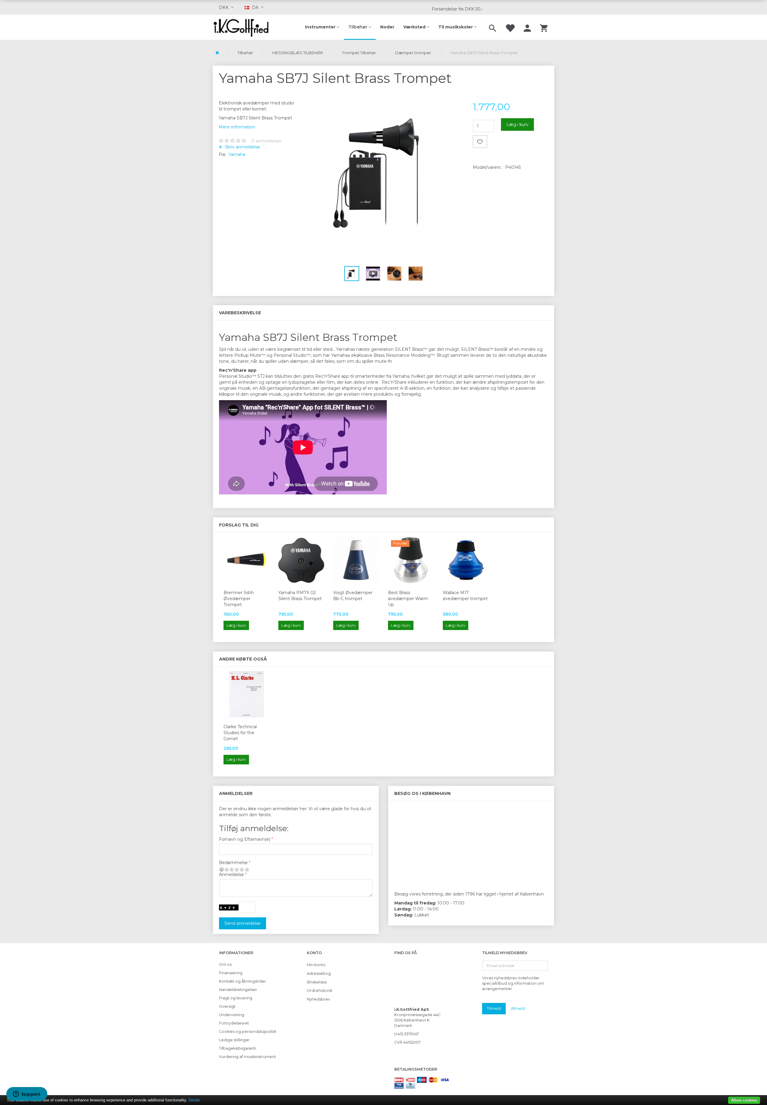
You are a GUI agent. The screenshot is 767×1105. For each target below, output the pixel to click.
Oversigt (227, 1006)
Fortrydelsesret (234, 1023)
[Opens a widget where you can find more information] (26, 1094)
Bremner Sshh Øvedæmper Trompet (239, 598)
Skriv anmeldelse (242, 147)
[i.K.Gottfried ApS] (243, 27)
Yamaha (237, 154)
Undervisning (231, 1015)
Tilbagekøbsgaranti (237, 1048)
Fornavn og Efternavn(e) (244, 839)
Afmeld (518, 1008)
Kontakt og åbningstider (242, 981)
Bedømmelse (233, 862)
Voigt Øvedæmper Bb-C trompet (352, 595)
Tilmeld (494, 1008)
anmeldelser (266, 141)
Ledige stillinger (234, 1040)
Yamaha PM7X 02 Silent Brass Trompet (300, 595)
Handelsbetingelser (238, 989)
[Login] (527, 27)
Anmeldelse (231, 874)
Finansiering (230, 973)
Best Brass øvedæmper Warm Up (408, 598)
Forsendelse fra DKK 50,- (457, 9)
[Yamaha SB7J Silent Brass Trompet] (384, 171)
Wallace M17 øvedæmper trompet (465, 595)
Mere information (237, 127)
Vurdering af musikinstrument (247, 1056)
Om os (225, 964)
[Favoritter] (510, 27)
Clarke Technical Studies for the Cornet (240, 732)
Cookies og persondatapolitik (247, 1031)
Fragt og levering (235, 998)
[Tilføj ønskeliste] (480, 141)
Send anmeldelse (242, 923)
